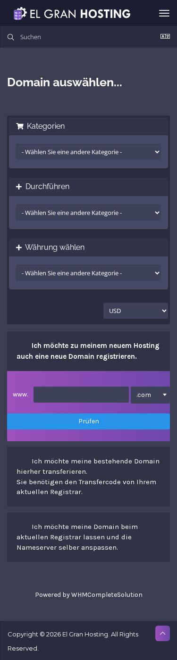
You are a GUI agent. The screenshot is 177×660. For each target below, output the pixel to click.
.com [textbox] (143, 395)
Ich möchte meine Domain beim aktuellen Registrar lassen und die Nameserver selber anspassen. (77, 537)
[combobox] (150, 395)
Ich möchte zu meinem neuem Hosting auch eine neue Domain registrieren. (88, 350)
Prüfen (88, 421)
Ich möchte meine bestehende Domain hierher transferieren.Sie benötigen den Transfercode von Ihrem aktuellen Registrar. (88, 476)
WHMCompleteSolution (107, 595)
